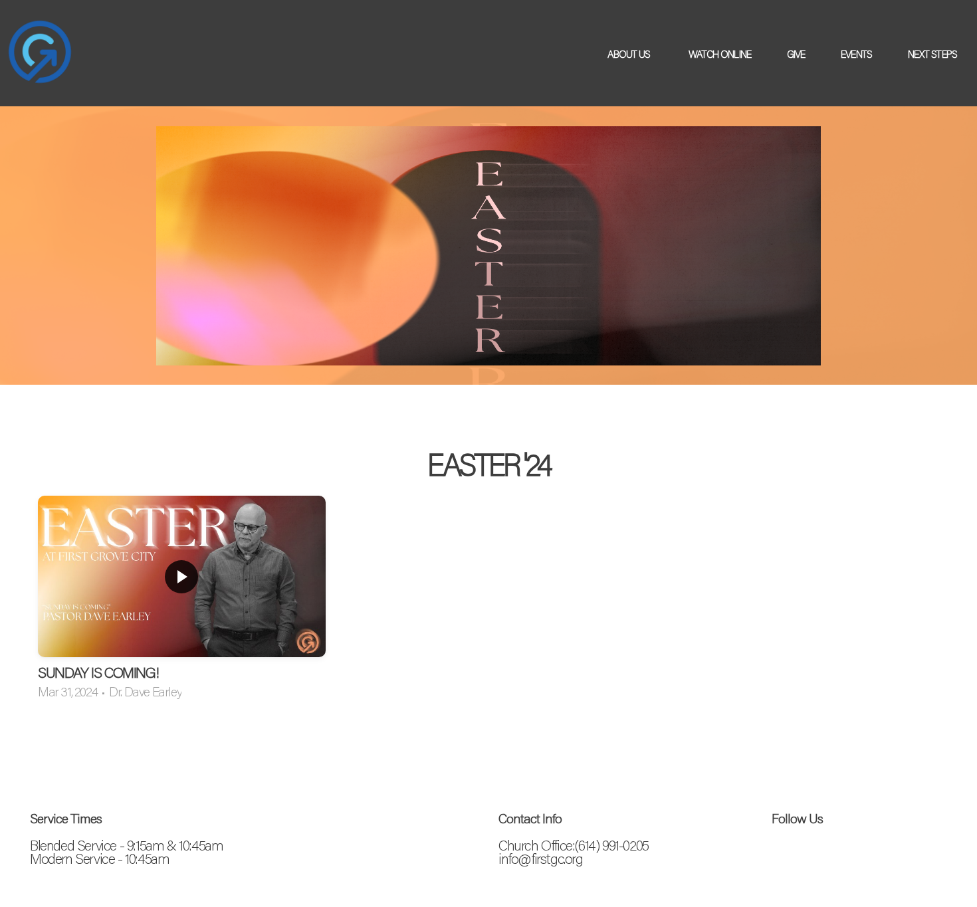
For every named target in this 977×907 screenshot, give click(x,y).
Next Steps (933, 53)
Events (856, 53)
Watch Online (720, 53)
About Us (630, 53)
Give (796, 53)
